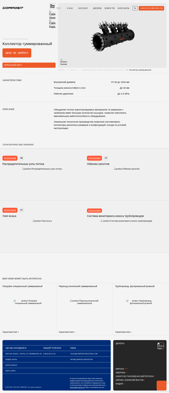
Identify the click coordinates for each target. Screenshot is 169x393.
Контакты (123, 8)
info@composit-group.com (81, 359)
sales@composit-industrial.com (84, 354)
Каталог (83, 8)
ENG (58, 8)
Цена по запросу (17, 52)
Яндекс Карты (11, 359)
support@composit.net (77, 387)
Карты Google (11, 365)
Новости (110, 8)
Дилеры (97, 8)
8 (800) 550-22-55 (49, 354)
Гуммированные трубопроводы (15, 39)
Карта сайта (10, 371)
